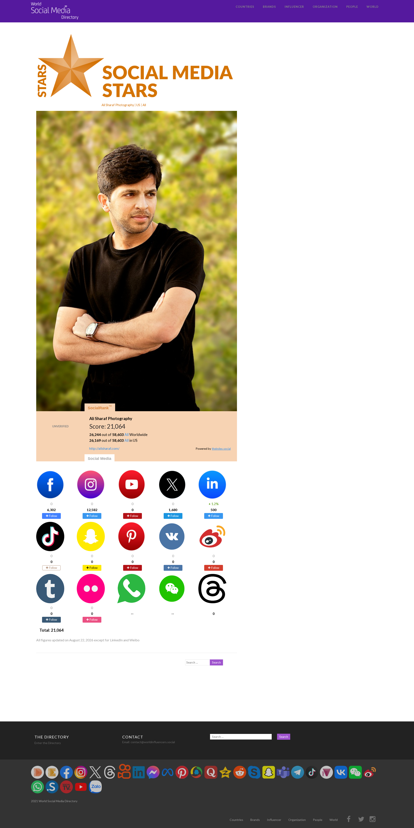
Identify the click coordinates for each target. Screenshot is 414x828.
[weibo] (212, 550)
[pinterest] (131, 550)
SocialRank (100, 407)
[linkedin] (212, 498)
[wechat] (172, 602)
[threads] (212, 602)
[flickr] (91, 602)
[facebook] (50, 498)
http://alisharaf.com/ (104, 448)
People (352, 6)
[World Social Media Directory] (54, 20)
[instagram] (91, 498)
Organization (325, 6)
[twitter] (172, 498)
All (126, 434)
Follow (52, 516)
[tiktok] (50, 550)
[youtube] (131, 498)
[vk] (172, 550)
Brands (269, 6)
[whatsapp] (131, 602)
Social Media (99, 458)
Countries (245, 6)
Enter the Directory (47, 743)
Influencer (294, 6)
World (373, 6)
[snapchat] (91, 550)
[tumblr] (50, 602)
